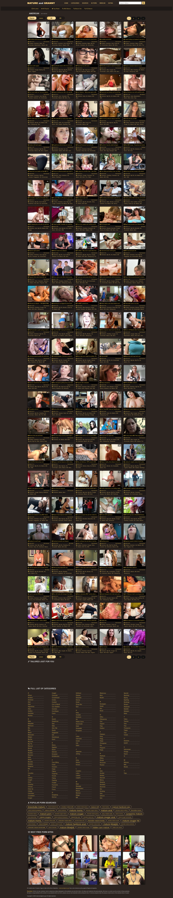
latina (77, 773)
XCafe (143, 226)
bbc (29, 728)
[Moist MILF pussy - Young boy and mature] (134, 135)
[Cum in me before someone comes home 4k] (86, 30)
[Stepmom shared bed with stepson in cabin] (38, 373)
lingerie (78, 778)
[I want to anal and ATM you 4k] (38, 584)
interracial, (83, 71)
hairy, (77, 71)
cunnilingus (55, 711)
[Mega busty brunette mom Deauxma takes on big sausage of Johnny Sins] (134, 215)
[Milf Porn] (134, 876)
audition (30, 711)
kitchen (78, 762)
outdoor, (139, 441)
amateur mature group (82, 807)
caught (30, 780)
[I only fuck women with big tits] (110, 241)
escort (54, 749)
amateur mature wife (67, 807)
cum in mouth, (42, 201)
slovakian (102, 784)
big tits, (93, 43)
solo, (132, 98)
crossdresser (56, 697)
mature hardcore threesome (61, 817)
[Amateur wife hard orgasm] (38, 135)
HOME (66, 3)
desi (53, 723)
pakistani (102, 734)
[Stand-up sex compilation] (110, 558)
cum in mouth (56, 704)
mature (78, 791)
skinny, (142, 124)
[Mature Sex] (134, 843)
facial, (129, 309)
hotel (77, 726)
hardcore (78, 717)
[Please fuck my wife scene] (86, 56)
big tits (30, 744)
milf (87, 124)
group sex (79, 704)
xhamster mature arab (49, 820)
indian (77, 736)
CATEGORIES (75, 3)
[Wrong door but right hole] (110, 426)
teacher (126, 721)
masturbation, (37, 45)
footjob (54, 782)
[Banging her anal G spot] (38, 531)
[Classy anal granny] (110, 373)
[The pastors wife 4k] (38, 399)
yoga (125, 773)
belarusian (31, 735)
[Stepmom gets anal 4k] (38, 241)
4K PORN (94, 3)
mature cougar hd (130, 820)
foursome (55, 785)
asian (29, 709)
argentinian (31, 706)
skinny (115, 203)
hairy (77, 712)
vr (124, 756)
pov (143, 45)
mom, (116, 45)
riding (101, 758)
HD (60, 18)
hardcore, (36, 98)
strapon (126, 704)
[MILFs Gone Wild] (39, 843)
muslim (102, 697)
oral (101, 721)
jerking (78, 754)
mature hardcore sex (53, 807)
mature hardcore (62, 810)
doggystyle (55, 732)
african (30, 695)
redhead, (115, 494)
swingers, (111, 150)
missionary (103, 693)
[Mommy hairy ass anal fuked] (38, 426)
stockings (142, 467)
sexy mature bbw (32, 817)
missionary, (137, 415)
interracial (79, 738)
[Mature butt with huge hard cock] (134, 347)
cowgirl (54, 693)
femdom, (83, 309)
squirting (126, 700)
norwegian (103, 704)
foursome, (109, 307)
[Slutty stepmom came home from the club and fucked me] (110, 320)
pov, (69, 98)
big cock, (61, 69)
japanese (78, 751)
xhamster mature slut (88, 817)
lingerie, (126, 467)
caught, (89, 360)
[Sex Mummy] (86, 860)
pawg (101, 739)
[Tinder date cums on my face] (134, 294)
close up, (116, 43)
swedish (126, 709)
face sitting (55, 762)
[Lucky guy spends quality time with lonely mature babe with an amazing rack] (38, 347)
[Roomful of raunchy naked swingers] (110, 135)
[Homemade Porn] (86, 843)
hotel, (29, 573)
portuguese (103, 743)
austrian (30, 715)
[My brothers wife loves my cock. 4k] (38, 30)
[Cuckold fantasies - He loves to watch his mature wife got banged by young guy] (62, 347)
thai (125, 726)
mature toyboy (105, 807)
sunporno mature (134, 813)
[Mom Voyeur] (63, 860)
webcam (126, 762)
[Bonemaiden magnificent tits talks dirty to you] (38, 188)
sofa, (91, 388)
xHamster (47, 41)
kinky (77, 760)
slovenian (102, 787)
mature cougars (45, 817)
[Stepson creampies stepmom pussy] (134, 56)
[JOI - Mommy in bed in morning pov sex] (134, 584)
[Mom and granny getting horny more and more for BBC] (62, 373)
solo (70, 150)
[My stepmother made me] (134, 558)
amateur (30, 697)
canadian (30, 773)
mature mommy (119, 813)
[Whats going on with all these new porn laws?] (86, 320)
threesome (112, 441)
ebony (54, 745)
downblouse (55, 737)
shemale (102, 778)
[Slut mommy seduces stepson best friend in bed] (110, 109)
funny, (87, 122)
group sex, (84, 150)
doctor (54, 730)
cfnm (29, 782)
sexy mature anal (107, 814)
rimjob (102, 760)
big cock (30, 741)
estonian (54, 752)
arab (29, 704)
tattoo (89, 177)
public (101, 750)
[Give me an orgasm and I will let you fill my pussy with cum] (86, 215)
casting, (126, 203)
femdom (54, 767)
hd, (44, 43)
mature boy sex (75, 817)
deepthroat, (31, 203)
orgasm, (65, 45)
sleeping (102, 782)
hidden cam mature (101, 827)
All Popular (46, 8)
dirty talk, (36, 203)
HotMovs (143, 94)
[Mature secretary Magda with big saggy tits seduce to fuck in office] (86, 399)
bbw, (108, 69)
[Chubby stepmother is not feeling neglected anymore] (110, 479)
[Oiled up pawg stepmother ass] (62, 558)
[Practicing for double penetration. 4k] (62, 30)
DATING (110, 3)
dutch (53, 739)
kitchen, (62, 335)
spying (126, 697)
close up (30, 789)
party (101, 736)
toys (135, 98)
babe (29, 721)
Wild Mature (67, 8)
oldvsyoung (41, 309)
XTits (48, 622)
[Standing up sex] (110, 531)
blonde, (68, 43)
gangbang (55, 795)
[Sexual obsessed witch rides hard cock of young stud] (110, 584)
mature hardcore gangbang (34, 810)
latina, (108, 71)
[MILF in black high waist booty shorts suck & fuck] (86, 558)
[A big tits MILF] (110, 347)
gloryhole (78, 697)
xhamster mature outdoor (121, 810)
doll (53, 735)
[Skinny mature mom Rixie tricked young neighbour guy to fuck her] (62, 267)
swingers (126, 711)
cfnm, (36, 281)
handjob (78, 715)
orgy (101, 726)
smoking (102, 791)
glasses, (54, 71)
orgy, (107, 150)
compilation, (112, 571)
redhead (58, 177)
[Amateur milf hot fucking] (86, 637)
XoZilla (71, 543)
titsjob (126, 730)
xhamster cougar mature (92, 810)
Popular (32, 18)
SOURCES (85, 3)
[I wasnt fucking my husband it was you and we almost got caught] (134, 30)
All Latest (35, 8)
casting (30, 777)
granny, (41, 69)
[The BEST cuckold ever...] (86, 294)
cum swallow (56, 706)
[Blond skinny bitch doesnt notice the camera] (110, 188)
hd (76, 719)
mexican (78, 793)
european (54, 754)
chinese (30, 786)
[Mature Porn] (39, 860)
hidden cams (80, 721)
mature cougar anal (106, 817)
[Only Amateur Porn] (110, 843)
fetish (53, 769)
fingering (54, 773)
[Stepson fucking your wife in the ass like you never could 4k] (62, 82)
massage (78, 786)
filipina (54, 771)
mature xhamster (50, 810)
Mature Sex (78, 8)
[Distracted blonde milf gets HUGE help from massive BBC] (86, 479)
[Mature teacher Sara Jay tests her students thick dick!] (62, 611)
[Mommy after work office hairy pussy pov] (62, 399)
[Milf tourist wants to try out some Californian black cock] (86, 426)
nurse (101, 710)
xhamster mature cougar (83, 827)
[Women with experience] (110, 505)
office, (77, 415)
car (29, 775)
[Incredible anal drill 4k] (110, 30)
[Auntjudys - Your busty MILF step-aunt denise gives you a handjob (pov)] (134, 637)
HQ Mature (89, 8)
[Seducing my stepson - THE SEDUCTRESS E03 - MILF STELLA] (38, 294)
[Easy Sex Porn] (63, 876)
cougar (30, 798)
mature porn (45, 813)
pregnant (102, 748)
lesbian (78, 775)
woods (126, 767)
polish (101, 741)
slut (101, 789)
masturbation (79, 788)
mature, (43, 45)
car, (65, 149)
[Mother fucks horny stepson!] (62, 241)
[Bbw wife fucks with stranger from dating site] (62, 584)
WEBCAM (102, 3)
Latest (41, 18)
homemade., (31, 415)
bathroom (31, 726)
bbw (29, 730)
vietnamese (127, 749)
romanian (103, 762)
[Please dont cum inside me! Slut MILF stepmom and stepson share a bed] (38, 162)
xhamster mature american (127, 824)
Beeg (144, 147)
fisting (54, 778)
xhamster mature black (94, 824)
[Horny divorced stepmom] (62, 479)
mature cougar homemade (124, 817)
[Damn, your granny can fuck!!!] (38, 479)
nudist (101, 706)
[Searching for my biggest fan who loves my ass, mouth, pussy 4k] (62, 294)
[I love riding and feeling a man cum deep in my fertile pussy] (110, 162)
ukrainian (126, 741)
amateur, (31, 43)
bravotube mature (36, 806)
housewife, (126, 230)
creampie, (82, 45)
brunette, (142, 122)
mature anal (106, 810)
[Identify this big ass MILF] (134, 109)
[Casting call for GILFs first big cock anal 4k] (134, 188)
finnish (54, 776)
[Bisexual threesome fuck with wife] (86, 135)
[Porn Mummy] (110, 876)
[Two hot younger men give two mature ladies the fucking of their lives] (86, 505)
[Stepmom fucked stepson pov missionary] (134, 399)
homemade (79, 724)
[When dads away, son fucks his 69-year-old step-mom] (38, 109)
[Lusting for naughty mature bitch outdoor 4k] (134, 452)
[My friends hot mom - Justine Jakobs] (38, 611)
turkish (126, 735)
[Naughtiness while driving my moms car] (62, 135)
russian (102, 765)
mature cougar (77, 813)
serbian (102, 775)
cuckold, (78, 309)
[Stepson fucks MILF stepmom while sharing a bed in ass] (86, 611)
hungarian (79, 730)
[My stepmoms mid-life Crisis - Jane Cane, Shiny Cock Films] (86, 162)
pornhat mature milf (79, 820)
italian (77, 745)
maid (77, 784)
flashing (54, 780)
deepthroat (55, 721)
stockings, (87, 415)
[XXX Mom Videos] (86, 876)
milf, (47, 45)
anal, (65, 43)
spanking (126, 695)
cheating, (135, 69)
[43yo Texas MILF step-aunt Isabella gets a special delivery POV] (110, 399)
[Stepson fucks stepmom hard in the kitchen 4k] (62, 505)
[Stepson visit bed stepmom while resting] (62, 452)
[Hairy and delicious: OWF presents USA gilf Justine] (86, 452)
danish (54, 719)
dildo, (60, 122)
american (30, 700)
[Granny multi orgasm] (38, 56)
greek (77, 702)
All (51, 18)
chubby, (117, 492)
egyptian (54, 747)
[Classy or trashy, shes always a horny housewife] (110, 452)
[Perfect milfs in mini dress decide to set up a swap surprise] (110, 294)
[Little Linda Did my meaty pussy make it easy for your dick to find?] (62, 109)
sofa (65, 547)
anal (29, 702)
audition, (136, 201)
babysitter (31, 723)
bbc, (84, 69)
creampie (54, 695)
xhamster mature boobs (96, 820)
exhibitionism (55, 756)
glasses (78, 695)
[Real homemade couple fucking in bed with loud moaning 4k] (38, 320)
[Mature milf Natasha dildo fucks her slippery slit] (134, 320)
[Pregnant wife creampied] (86, 373)
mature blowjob (32, 824)
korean (78, 764)
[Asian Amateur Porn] (110, 860)
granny (78, 700)
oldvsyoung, (132, 71)
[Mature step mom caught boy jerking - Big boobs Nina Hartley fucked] (86, 347)
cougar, (141, 43)
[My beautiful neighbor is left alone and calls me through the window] (134, 479)
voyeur (126, 754)
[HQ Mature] (39, 876)
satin (101, 771)
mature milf (95, 807)
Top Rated (56, 8)
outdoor (102, 728)
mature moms (76, 810)
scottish (102, 773)
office (101, 717)
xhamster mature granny (93, 813)
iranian (78, 741)
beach (30, 732)
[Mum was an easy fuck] (86, 188)
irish (77, 743)
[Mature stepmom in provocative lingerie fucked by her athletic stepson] (134, 611)
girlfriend (78, 693)
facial (53, 764)
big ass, (44, 96)
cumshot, (58, 203)
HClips (47, 569)
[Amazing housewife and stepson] (62, 531)
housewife (79, 728)
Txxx (120, 490)
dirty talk (54, 728)
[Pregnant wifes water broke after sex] (38, 267)
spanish (126, 693)
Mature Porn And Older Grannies (41, 3)
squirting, (65, 124)
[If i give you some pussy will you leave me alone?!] (86, 267)
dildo (53, 726)
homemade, (31, 45)
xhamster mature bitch (65, 820)
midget (78, 795)
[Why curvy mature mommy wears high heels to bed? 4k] (62, 426)
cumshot (54, 709)
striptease (127, 706)
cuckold (54, 702)
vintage (30, 230)
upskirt (126, 743)
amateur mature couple (113, 820)
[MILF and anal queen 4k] (134, 241)
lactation (78, 771)
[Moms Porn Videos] (63, 843)
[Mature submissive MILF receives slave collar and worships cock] (86, 584)
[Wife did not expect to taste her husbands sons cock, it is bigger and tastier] (110, 56)
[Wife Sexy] (134, 860)
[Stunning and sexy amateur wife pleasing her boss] (134, 162)
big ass (30, 739)
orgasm (34, 71)
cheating (30, 784)
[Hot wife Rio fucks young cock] (38, 452)
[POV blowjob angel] (110, 215)
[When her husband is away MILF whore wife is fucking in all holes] (38, 505)
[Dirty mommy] (110, 637)
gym (77, 706)
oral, (117, 230)
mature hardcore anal (76, 823)
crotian (54, 700)
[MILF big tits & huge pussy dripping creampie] (38, 637)
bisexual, (89, 149)
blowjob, (109, 228)
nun (101, 708)
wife (68, 45)
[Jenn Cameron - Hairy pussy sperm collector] (86, 82)
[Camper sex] (110, 611)
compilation (31, 795)
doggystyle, (36, 177)
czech (54, 713)
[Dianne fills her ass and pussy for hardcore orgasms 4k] (134, 267)
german (54, 797)
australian (31, 713)
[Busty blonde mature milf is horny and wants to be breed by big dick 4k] (62, 56)
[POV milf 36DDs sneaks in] (134, 373)
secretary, (81, 415)
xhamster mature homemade (36, 827)
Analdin (119, 596)
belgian (30, 737)
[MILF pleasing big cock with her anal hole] (38, 215)
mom (77, 98)
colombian (31, 793)
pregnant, (42, 282)
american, (36, 43)
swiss (125, 713)
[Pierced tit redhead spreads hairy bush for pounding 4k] (62, 162)
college (30, 791)
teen (39, 124)
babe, (41, 43)
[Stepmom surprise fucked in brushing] (134, 531)
